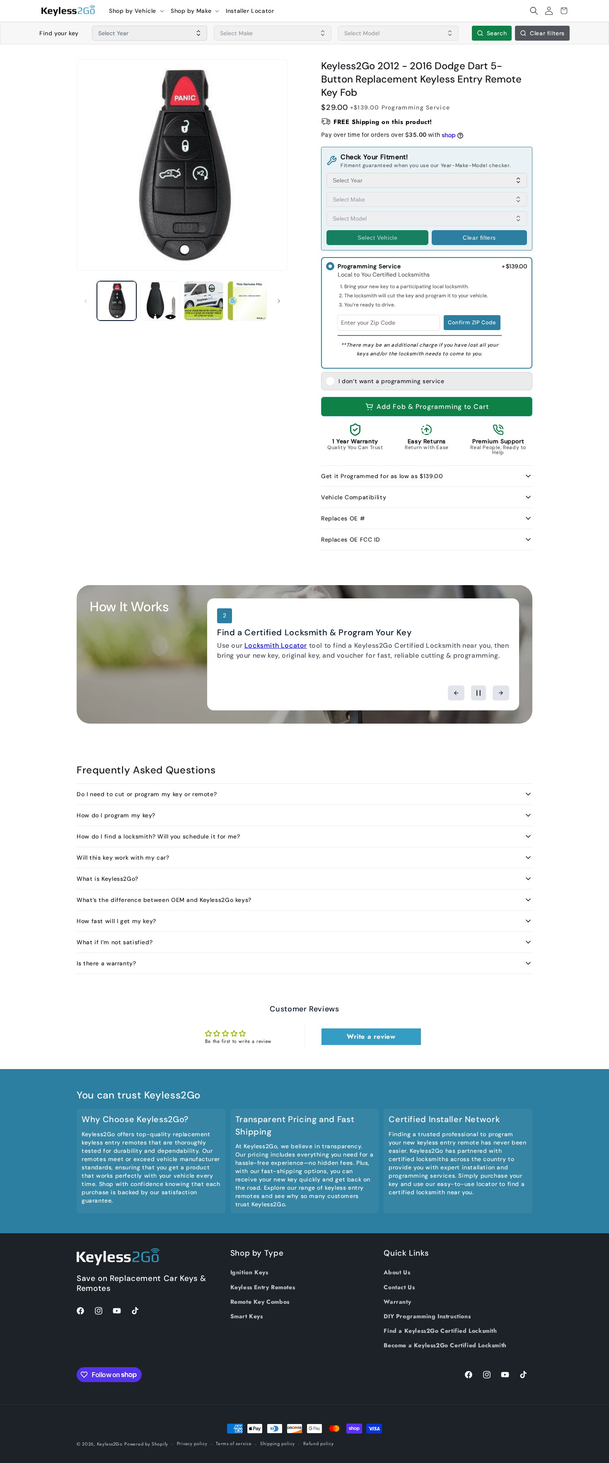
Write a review (371, 1036)
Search (497, 33)
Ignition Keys (249, 1272)
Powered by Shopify (146, 1444)
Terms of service (233, 1443)
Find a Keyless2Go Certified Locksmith (440, 1331)
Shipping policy (277, 1443)
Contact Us (399, 1287)
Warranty (397, 1302)
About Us (397, 1272)
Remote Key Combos (260, 1302)
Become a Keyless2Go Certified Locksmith (445, 1345)
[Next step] (501, 692)
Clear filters (547, 33)
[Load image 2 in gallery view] (160, 301)
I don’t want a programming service (391, 381)
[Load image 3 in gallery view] (203, 301)
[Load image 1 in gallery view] (116, 301)
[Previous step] (456, 692)
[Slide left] (86, 301)
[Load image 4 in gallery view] (247, 301)
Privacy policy (192, 1443)
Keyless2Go (110, 1444)
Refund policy (318, 1443)
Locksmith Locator (275, 645)
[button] (136, 11)
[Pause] (478, 692)
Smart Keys (246, 1316)
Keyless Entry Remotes (262, 1287)
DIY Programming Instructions (427, 1316)
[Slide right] (279, 301)
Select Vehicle (377, 237)
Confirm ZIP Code (472, 322)
